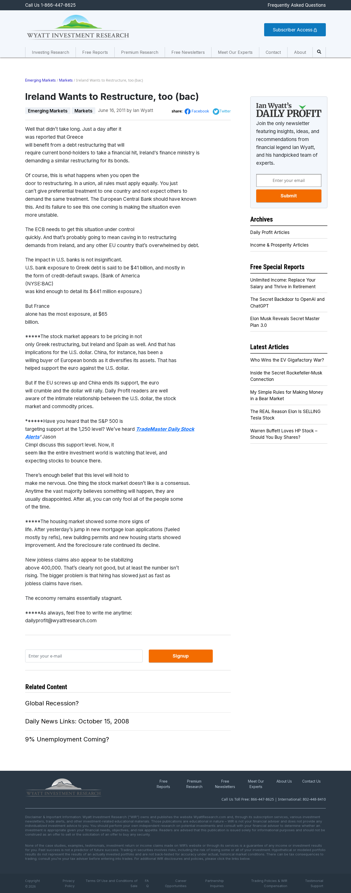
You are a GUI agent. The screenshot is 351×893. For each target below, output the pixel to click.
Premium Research (139, 52)
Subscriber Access (293, 29)
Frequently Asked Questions (297, 5)
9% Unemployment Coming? (67, 739)
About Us (284, 781)
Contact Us (311, 781)
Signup (181, 656)
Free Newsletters (188, 52)
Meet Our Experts (235, 52)
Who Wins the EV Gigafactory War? (287, 360)
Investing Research (50, 52)
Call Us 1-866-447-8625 (50, 5)
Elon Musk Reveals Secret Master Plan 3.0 (285, 322)
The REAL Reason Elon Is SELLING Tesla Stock (285, 415)
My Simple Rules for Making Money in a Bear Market (286, 395)
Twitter (225, 111)
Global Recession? (52, 703)
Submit (289, 195)
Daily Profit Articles (270, 232)
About (300, 52)
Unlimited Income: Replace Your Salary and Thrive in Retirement (283, 283)
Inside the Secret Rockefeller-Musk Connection (286, 376)
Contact (273, 52)
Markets (66, 80)
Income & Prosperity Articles (279, 245)
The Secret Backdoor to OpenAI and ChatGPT (287, 303)
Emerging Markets (40, 80)
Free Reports (95, 52)
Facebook (201, 111)
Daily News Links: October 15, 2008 (77, 721)
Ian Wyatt (143, 110)
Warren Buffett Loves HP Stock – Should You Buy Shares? (283, 434)
